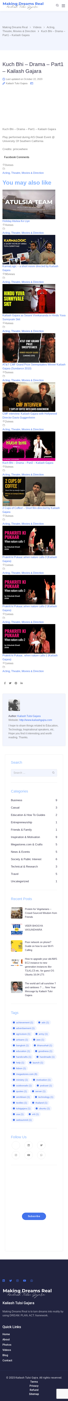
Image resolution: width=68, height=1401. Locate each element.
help (20, 1062)
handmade (47, 1057)
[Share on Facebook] (5, 683)
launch (38, 1062)
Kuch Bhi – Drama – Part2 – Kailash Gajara (27, 462)
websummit (24, 1120)
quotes (21, 1091)
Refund (34, 1389)
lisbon (21, 1068)
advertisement (25, 1028)
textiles (21, 1102)
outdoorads (24, 1085)
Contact (7, 1360)
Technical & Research (24, 866)
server (40, 1091)
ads (45, 1022)
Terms (34, 1381)
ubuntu (44, 1108)
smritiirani (23, 1097)
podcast (46, 1085)
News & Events (20, 851)
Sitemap (34, 1394)
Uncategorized (20, 881)
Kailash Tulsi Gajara (16, 83)
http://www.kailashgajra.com (35, 720)
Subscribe (34, 1216)
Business (16, 800)
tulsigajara (23, 1108)
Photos (6, 1344)
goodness (45, 1051)
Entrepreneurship (21, 822)
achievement (24, 1022)
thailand (41, 1102)
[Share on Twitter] (10, 683)
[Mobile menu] (63, 6)
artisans (22, 1039)
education (23, 1051)
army (43, 1034)
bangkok (22, 1045)
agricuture (23, 1034)
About (6, 1339)
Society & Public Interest (26, 859)
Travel (14, 874)
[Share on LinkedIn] (21, 683)
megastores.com (26, 1074)
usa (20, 1114)
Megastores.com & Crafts (27, 844)
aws (40, 1039)
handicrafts (23, 1057)
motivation (43, 1079)
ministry (22, 1079)
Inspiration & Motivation (25, 837)
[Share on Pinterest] (16, 683)
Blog (5, 1355)
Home (6, 1334)
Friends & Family (21, 829)
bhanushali (44, 1045)
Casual (15, 807)
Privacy (34, 1385)
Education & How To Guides (28, 815)
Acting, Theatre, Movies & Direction (23, 173)
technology (45, 1097)
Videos (6, 1350)
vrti (35, 1114)
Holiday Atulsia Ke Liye (16, 221)
